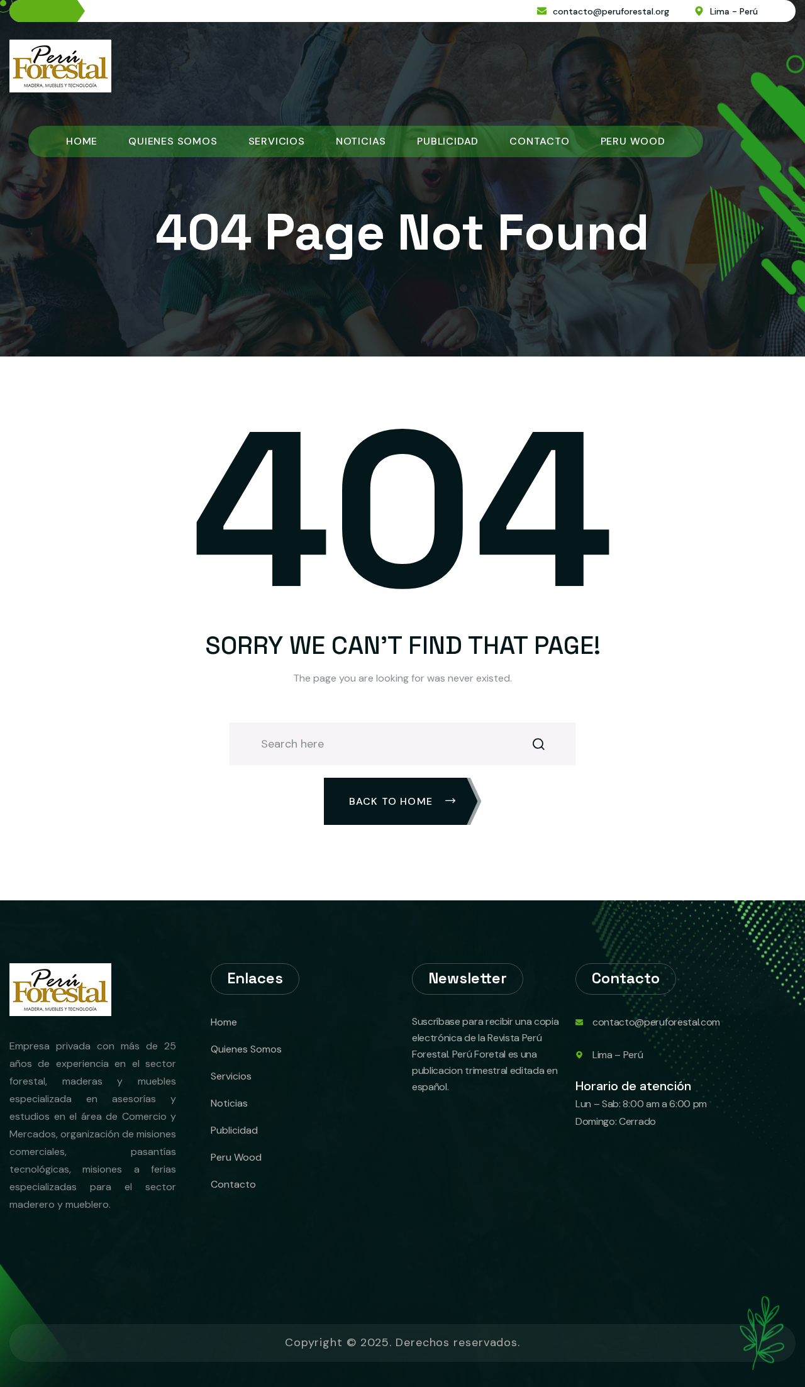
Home (81, 141)
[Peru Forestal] (60, 65)
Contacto (539, 141)
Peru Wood (633, 141)
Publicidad (448, 141)
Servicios (276, 141)
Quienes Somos (172, 141)
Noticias (361, 141)
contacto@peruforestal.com (656, 1022)
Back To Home (392, 801)
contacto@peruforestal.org (611, 11)
